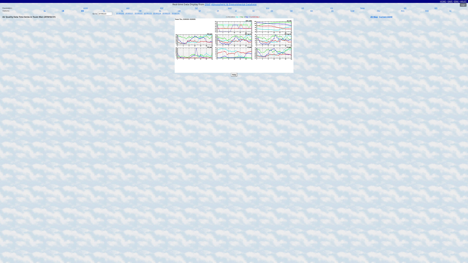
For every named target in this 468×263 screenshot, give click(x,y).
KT (254, 11)
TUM (352, 11)
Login (463, 5)
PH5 (427, 11)
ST (236, 11)
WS (405, 8)
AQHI (85, 8)
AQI (127, 8)
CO (331, 8)
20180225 (166, 13)
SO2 (267, 8)
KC (160, 11)
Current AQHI (385, 17)
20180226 (176, 13)
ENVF (450, 1)
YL (122, 11)
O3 (303, 8)
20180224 (157, 13)
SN (332, 11)
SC (450, 11)
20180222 (139, 13)
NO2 (230, 8)
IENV (456, 1)
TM (291, 11)
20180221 (129, 13)
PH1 (402, 11)
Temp (362, 8)
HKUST (463, 1)
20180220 (120, 13)
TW (140, 11)
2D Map (374, 17)
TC (104, 11)
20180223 (148, 13)
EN (272, 11)
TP (218, 11)
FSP (196, 8)
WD (435, 8)
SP (200, 11)
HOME (443, 1)
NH (311, 11)
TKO (378, 11)
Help (234, 74)
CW (179, 11)
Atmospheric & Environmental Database (234, 4)
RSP (161, 8)
